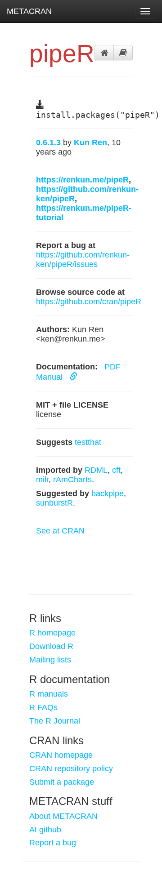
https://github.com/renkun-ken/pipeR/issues (83, 259)
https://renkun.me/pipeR (82, 179)
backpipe (107, 493)
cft (116, 470)
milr (42, 479)
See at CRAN (60, 530)
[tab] (104, 52)
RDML (96, 470)
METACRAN (29, 11)
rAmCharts (72, 479)
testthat (88, 442)
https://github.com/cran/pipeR (88, 301)
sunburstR (54, 502)
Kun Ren (90, 142)
